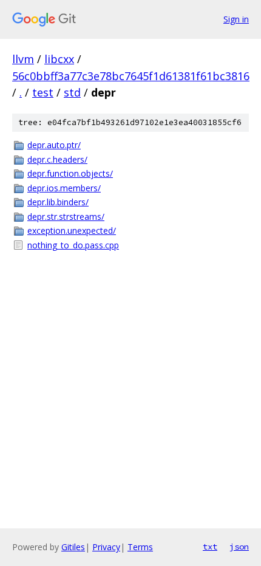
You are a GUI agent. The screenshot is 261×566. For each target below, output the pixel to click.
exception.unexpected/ (71, 230)
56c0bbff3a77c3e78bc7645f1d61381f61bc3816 (130, 76)
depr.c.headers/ (57, 159)
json (239, 546)
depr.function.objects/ (70, 173)
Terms (140, 547)
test (42, 92)
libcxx (59, 59)
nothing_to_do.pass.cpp (73, 245)
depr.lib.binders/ (58, 202)
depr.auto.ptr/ (54, 145)
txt (210, 546)
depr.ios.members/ (64, 188)
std (72, 92)
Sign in (236, 19)
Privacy (106, 547)
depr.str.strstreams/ (65, 216)
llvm (23, 59)
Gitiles (73, 547)
